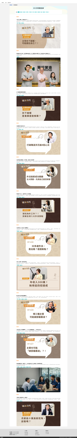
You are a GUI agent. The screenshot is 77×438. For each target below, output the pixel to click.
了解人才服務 (26, 433)
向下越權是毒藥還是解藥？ (21, 92)
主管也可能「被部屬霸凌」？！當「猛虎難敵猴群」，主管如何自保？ (29, 329)
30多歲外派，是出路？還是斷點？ (23, 227)
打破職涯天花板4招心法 (21, 126)
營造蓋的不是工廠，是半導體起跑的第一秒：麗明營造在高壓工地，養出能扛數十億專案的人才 (33, 53)
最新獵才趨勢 (36, 433)
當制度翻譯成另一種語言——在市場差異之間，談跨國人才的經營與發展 (29, 363)
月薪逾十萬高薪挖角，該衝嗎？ (22, 397)
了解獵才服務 (36, 432)
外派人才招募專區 (37, 434)
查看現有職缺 (26, 432)
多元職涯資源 (26, 434)
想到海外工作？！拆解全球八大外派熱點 (24, 193)
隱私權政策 (2, 437)
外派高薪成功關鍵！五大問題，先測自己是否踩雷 (25, 159)
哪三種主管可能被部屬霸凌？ (22, 295)
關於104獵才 (47, 432)
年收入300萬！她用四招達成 (22, 261)
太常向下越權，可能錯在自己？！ (23, 19)
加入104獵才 (47, 433)
